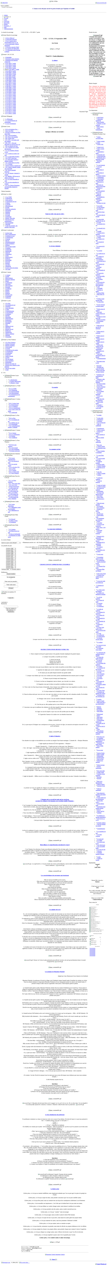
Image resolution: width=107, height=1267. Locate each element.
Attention (7, 306)
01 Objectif (12, 519)
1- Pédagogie (9, 119)
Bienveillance (9, 278)
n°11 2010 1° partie (10, 93)
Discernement (9, 206)
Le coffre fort (100, 635)
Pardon (7, 290)
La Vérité (17, 385)
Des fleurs (99, 496)
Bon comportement (10, 234)
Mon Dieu (99, 718)
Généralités (8, 57)
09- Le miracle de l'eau (11, 146)
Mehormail (100, 714)
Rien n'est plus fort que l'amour (100, 371)
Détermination (9, 318)
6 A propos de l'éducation (12, 48)
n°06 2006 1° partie (10, 78)
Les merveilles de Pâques (100, 277)
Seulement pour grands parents (100, 807)
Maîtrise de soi (9, 326)
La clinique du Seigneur (100, 613)
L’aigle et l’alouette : (55, 736)
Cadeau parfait (101, 446)
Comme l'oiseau (101, 175)
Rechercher (11, 611)
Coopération (8, 353)
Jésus (98, 564)
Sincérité (7, 224)
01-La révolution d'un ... (11, 129)
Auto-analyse (9, 200)
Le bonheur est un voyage (100, 668)
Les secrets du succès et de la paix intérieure (100, 284)
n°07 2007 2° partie (10, 83)
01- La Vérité (12, 388)
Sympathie (8, 296)
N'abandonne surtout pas (100, 721)
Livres (8, 126)
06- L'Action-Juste (14, 471)
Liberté (7, 357)
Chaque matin (100, 464)
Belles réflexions (98, 441)
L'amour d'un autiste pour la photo (100, 576)
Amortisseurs (100, 428)
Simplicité (8, 266)
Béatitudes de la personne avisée (100, 158)
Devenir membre (11, 574)
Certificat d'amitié (99, 462)
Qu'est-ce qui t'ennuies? (100, 525)
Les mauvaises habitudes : (54, 529)
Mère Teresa (100, 126)
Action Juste (8, 233)
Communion (100, 177)
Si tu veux (99, 385)
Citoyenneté (8, 347)
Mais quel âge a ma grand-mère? (100, 703)
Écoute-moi (100, 514)
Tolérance (8, 297)
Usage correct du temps (11, 268)
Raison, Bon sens (10, 218)
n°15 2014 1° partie (10, 107)
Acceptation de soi (10, 305)
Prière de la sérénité (99, 761)
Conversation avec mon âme (100, 179)
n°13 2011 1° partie (10, 99)
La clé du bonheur (99, 598)
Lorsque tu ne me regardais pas (100, 695)
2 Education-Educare (11, 39)
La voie (99, 633)
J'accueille (99, 206)
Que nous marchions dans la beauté (100, 355)
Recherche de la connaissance (9, 220)
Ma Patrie (99, 710)
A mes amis (100, 418)
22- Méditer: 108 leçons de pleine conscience (12, 177)
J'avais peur (100, 554)
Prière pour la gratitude (100, 332)
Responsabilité (9, 222)
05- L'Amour (12, 470)
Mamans (99, 708)
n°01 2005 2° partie (10, 65)
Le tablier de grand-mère (100, 257)
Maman (99, 706)
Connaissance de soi (10, 201)
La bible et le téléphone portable (100, 593)
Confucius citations (99, 478)
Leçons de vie (100, 670)
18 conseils (100, 506)
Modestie (7, 327)
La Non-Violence (11, 339)
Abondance (100, 419)
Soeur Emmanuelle (99, 128)
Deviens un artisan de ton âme (100, 185)
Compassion (8, 282)
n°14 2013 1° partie (10, 104)
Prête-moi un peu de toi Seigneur (100, 327)
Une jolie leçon (101, 845)
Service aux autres (10, 368)
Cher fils (99, 472)
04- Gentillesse (13, 437)
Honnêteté (8, 210)
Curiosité (7, 204)
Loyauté (7, 215)
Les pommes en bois (55, 449)
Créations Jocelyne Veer (99, 134)
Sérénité (7, 335)
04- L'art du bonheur (10, 135)
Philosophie (100, 756)
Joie (6, 324)
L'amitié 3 (99, 405)
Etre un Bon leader (10, 246)
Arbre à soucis (101, 430)
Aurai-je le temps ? (99, 432)
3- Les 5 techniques (10, 123)
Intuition (7, 212)
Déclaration (100, 491)
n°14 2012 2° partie (10, 102)
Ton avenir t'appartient (99, 389)
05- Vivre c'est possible (11, 137)
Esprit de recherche (10, 209)
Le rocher (99, 250)
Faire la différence (98, 194)
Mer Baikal (100, 711)
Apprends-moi (101, 154)
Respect (7, 263)
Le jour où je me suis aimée (101, 645)
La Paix (17, 415)
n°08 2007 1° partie (10, 84)
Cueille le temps (101, 486)
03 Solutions (12, 522)
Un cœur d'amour (99, 835)
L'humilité (99, 288)
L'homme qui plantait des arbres (100, 692)
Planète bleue (100, 757)
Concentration (9, 312)
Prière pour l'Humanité (99, 348)
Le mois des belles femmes (99, 657)
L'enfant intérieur (98, 267)
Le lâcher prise (55, 1189)
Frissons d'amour (98, 532)
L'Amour (17, 430)
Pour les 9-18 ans (12, 476)
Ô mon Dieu (100, 302)
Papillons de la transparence (100, 740)
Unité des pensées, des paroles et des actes (11, 226)
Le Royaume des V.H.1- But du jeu (13, 488)
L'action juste (10, 230)
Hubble (99, 545)
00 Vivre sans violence (12, 445)
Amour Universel (10, 344)
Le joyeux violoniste (54, 246)
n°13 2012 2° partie (10, 101)
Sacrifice (7, 264)
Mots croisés (11, 515)
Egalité (7, 207)
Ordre (7, 255)
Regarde (99, 365)
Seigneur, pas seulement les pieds (100, 376)
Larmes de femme (99, 625)
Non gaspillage (9, 360)
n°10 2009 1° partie (10, 90)
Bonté (7, 281)
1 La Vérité (8, 197)
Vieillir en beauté (99, 859)
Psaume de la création (100, 351)
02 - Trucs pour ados (14, 483)
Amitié (7, 276)
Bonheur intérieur (10, 279)
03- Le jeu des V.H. (14, 467)
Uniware (99, 851)
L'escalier (99, 523)
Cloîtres (99, 475)
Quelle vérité (100, 772)
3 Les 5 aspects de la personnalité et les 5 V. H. (11, 41)
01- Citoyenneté (13, 448)
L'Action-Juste (12, 399)
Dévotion (8, 284)
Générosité (8, 249)
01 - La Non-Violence (12, 481)
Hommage (95, 114)
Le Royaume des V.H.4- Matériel (13, 497)
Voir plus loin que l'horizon (100, 399)
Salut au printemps (98, 789)
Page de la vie (100, 736)
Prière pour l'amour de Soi (99, 345)
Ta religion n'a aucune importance (101, 816)
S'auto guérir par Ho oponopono (101, 798)
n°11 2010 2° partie (10, 95)
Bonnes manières (10, 345)
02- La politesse (13, 406)
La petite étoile (101, 236)
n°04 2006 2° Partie (10, 74)
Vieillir (99, 857)
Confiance (8, 314)
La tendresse (100, 606)
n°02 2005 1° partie (10, 66)
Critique (7, 203)
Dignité (7, 315)
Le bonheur (100, 259)
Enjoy (98, 521)
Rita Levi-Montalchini (99, 782)
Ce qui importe (101, 165)
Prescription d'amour (99, 321)
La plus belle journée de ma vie (100, 220)
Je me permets (100, 207)
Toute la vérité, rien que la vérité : (54, 214)
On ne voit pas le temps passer (100, 305)
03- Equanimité (13, 424)
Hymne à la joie (101, 203)
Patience (7, 293)
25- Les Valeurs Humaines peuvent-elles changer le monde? (12, 187)
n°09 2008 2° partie (10, 89)
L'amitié (99, 231)
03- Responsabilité (14, 391)
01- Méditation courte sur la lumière (14, 508)
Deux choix (100, 497)
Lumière (99, 699)
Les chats (99, 677)
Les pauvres (100, 675)
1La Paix (7, 303)
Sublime (99, 812)
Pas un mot (100, 750)
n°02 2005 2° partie (10, 68)
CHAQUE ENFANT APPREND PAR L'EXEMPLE (55, 564)
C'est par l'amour (99, 167)
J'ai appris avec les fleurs (100, 550)
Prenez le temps (101, 319)
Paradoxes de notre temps (100, 743)
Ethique (7, 245)
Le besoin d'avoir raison (99, 638)
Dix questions (100, 507)
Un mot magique (98, 393)
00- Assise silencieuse (11, 505)
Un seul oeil (100, 839)
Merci (98, 715)
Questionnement (101, 358)
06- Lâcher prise (9, 138)
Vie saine (7, 269)
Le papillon (100, 738)
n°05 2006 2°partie (10, 77)
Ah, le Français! (101, 422)
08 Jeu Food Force (14, 486)
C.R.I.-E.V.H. (10, 54)
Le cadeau (99, 642)
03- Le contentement (14, 408)
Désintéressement (10, 242)
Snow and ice (100, 811)
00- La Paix (12, 418)
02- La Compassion (14, 434)
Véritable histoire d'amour (100, 853)
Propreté (7, 261)
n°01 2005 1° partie (10, 63)
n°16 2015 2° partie (10, 110)
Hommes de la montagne (100, 543)
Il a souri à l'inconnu (99, 547)
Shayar (99, 809)
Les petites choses (99, 280)
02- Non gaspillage (14, 449)
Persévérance (9, 257)
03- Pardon (12, 436)
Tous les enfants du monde (100, 825)
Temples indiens (101, 822)
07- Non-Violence (14, 473)
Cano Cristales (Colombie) (100, 451)
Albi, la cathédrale (98, 424)
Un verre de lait (101, 849)
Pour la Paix (100, 759)
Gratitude (8, 248)
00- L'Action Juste (14, 403)
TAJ (98, 818)
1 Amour (7, 275)
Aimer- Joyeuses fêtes (99, 137)
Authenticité (8, 198)
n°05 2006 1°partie (10, 75)
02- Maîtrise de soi (14, 422)
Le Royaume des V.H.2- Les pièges (13, 491)
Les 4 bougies (100, 674)
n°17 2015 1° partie (10, 112)
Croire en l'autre (101, 485)
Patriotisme (8, 362)
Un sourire (55, 387)
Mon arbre (100, 717)
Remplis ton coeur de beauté (100, 368)
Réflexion (8, 330)
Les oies (99, 672)
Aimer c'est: (100, 144)
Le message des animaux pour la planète (100, 654)
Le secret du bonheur (99, 273)
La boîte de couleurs (99, 609)
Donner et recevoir (99, 188)
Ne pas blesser (9, 359)
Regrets (99, 778)
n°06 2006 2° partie (10, 80)
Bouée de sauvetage (12, 35)
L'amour (9, 272)
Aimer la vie (100, 147)
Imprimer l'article (60, 1254)
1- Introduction (13, 380)
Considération (9, 351)
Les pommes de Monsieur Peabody (55, 971)
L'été (98, 287)
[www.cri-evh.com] (100, 2)
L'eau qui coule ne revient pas (100, 581)
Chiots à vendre (101, 473)
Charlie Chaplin (101, 466)
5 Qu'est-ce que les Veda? (12, 47)
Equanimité (8, 321)
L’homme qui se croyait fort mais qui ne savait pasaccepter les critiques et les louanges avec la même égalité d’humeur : (55, 800)
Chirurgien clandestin (99, 119)
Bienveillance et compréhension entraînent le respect (55, 845)
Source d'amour (101, 386)
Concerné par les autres (11, 350)
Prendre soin (8, 294)
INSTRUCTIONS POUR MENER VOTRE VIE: (55, 649)
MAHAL (101, 818)
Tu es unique (100, 391)
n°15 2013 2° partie (10, 106)
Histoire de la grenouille (100, 537)
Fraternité (8, 354)
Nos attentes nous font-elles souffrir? (99, 732)
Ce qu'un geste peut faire (100, 459)
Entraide (7, 287)
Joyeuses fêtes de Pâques (100, 570)
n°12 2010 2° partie (10, 96)
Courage (7, 239)
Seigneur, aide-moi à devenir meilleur (100, 380)
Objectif (7, 252)
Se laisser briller (101, 383)
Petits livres (11, 525)
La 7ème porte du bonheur (100, 590)
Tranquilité (8, 337)
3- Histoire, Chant (14, 383)
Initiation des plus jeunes (12, 454)
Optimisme (8, 216)
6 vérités (99, 415)
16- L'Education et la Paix (12, 162)
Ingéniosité (8, 251)
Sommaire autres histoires (12, 59)
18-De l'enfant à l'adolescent (12, 165)
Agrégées (99, 421)
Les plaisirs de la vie (55, 909)
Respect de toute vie (10, 363)
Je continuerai (100, 560)
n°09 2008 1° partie (10, 87)
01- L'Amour (12, 433)
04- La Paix (12, 468)
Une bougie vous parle (99, 407)
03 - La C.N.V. (13, 485)
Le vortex (99, 666)
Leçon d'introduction (12, 376)
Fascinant (99, 530)
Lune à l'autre (100, 701)
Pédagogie (9, 116)
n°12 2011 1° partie (10, 98)
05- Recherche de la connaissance (14, 395)
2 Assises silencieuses (15, 381)
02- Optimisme (13, 390)
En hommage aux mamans (100, 519)
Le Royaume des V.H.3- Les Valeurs (13, 494)
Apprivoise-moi (101, 156)
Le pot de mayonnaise (99, 660)
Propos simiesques (98, 767)
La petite (99, 605)
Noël (98, 729)
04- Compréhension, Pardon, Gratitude (14, 426)
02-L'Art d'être (9, 131)
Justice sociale (9, 356)
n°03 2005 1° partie (13, 69)
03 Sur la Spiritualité (14, 534)
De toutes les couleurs (100, 489)
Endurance (8, 320)
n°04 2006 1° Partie (10, 72)
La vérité (9, 194)
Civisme (7, 348)
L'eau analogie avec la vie (100, 191)
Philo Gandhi (100, 754)
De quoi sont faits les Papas (100, 493)
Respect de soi (9, 329)
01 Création (12, 529)
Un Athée (99, 840)
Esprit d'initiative (9, 243)
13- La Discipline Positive (12, 156)
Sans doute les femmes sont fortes (101, 793)
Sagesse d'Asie (101, 786)
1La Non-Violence (10, 342)
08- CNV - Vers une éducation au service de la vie (12, 143)
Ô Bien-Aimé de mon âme (100, 299)
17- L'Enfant (8, 164)
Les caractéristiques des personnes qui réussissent (55, 875)
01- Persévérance (13, 405)
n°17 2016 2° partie (10, 113)
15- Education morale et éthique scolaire (11, 160)
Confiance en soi (9, 236)
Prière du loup (100, 765)
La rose (99, 222)
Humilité (7, 323)
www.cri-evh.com (92, 948)
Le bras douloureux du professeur (55, 1114)
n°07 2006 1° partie (10, 81)
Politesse (7, 258)
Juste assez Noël (101, 573)
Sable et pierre (101, 784)
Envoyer (11, 588)
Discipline (8, 317)
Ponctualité (8, 260)
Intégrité (7, 213)
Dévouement (8, 285)
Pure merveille (101, 771)
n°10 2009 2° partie (10, 92)
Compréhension (9, 311)
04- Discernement (14, 393)
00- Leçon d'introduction (11, 458)
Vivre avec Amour (99, 396)
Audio (17, 501)
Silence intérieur (9, 333)
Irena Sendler (100, 122)
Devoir (7, 240)
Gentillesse (8, 288)
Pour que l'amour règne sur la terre (100, 313)
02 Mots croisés (13, 520)
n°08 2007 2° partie (10, 86)
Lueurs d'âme (100, 293)
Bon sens (99, 445)
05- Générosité (13, 412)
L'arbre (99, 237)
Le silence (55, 60)
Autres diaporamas (98, 412)
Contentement (9, 237)
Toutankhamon (101, 828)
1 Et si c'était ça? (9, 38)
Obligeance (8, 254)
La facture (99, 603)
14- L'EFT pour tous (10, 158)
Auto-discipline (9, 308)
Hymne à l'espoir (99, 200)
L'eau (98, 512)
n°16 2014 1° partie (10, 109)
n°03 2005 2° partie (10, 71)
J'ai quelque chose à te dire (99, 557)
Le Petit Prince (101, 636)
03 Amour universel (14, 451)
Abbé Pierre (100, 117)
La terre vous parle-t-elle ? (100, 628)
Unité (7, 369)
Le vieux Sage (101, 690)
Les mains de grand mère (100, 682)
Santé (98, 796)
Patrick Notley (101, 753)
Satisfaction (8, 332)
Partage (7, 291)
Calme (7, 309)
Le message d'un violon (99, 649)
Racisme (99, 777)
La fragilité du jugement (100, 197)
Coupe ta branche (99, 481)
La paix (9, 300)
